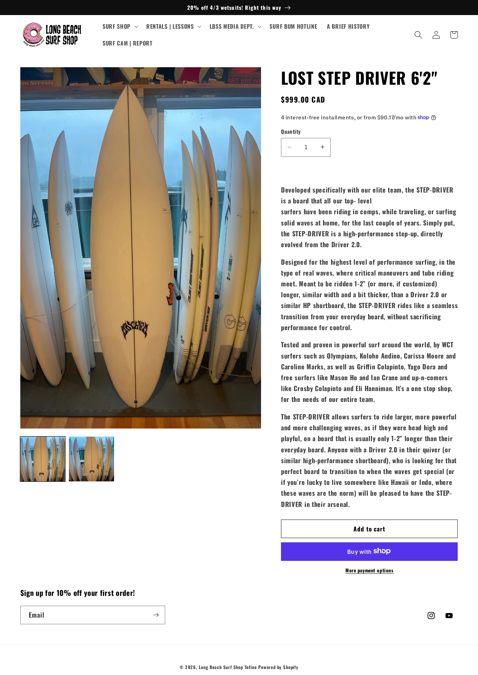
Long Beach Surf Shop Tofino (228, 667)
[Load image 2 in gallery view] (91, 459)
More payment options (369, 570)
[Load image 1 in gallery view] (42, 459)
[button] (119, 26)
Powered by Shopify (278, 667)
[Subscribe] (156, 615)
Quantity (291, 131)
